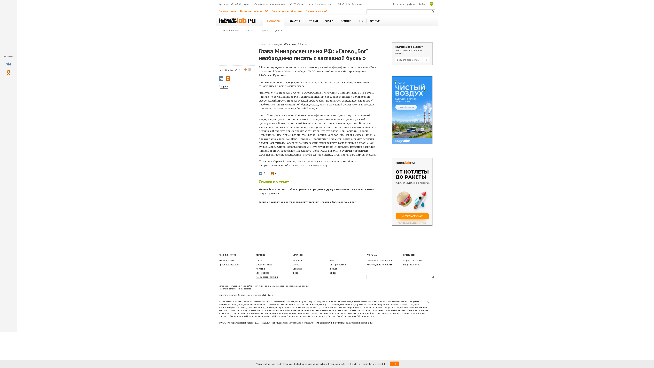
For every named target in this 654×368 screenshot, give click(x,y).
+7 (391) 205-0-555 (412, 260)
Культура (277, 44)
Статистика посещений (379, 260)
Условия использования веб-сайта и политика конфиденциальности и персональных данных (264, 286)
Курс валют (357, 4)
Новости (265, 44)
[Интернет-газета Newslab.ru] (239, 21)
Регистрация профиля (404, 4)
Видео (333, 272)
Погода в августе (227, 11)
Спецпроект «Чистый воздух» (287, 11)
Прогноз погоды (323, 4)
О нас (259, 260)
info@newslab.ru (411, 264)
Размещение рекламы (379, 264)
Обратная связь (264, 264)
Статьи (296, 264)
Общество (290, 44)
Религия (224, 86)
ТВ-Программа (338, 264)
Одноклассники (230, 264)
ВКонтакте (228, 260)
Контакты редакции (267, 276)
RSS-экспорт (262, 272)
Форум (333, 268)
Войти (422, 4)
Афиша (333, 260)
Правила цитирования (360, 322)
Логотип (260, 268)
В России (302, 44)
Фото (295, 272)
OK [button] (394, 363)
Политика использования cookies (235, 288)
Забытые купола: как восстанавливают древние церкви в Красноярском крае (307, 202)
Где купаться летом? (316, 11)
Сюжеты (297, 268)
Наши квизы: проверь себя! (254, 11)
